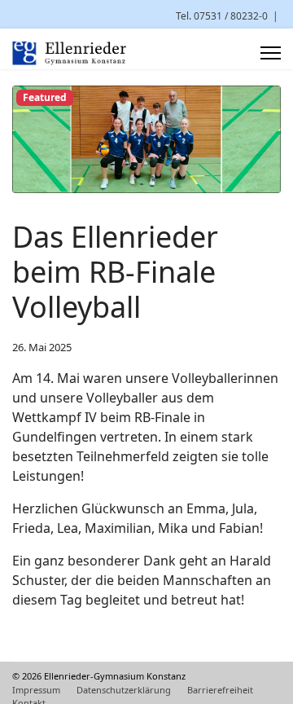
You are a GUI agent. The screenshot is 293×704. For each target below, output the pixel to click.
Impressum (36, 690)
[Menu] (270, 53)
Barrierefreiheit (220, 690)
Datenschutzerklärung (124, 690)
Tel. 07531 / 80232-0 (222, 16)
